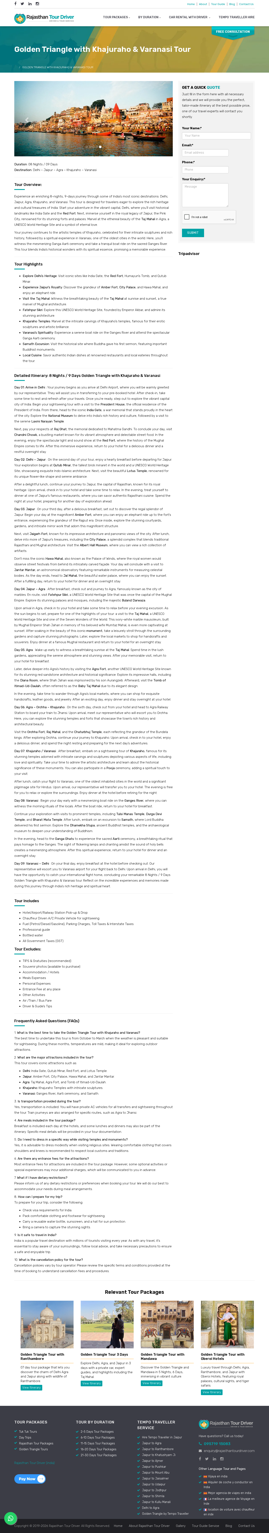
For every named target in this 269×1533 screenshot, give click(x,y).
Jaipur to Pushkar (154, 1467)
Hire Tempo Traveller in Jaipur (162, 1437)
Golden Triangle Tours (33, 1449)
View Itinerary (31, 1387)
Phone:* (188, 162)
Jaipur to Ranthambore (158, 1449)
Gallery (181, 1526)
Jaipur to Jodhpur (154, 1490)
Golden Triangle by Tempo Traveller (165, 1514)
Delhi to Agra (150, 1508)
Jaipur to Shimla (153, 1496)
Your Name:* (192, 128)
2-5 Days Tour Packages (97, 1432)
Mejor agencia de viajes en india (229, 1493)
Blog (232, 4)
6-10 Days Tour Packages (98, 1437)
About (203, 4)
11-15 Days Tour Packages (98, 1443)
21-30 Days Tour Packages (99, 1455)
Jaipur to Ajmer (152, 1461)
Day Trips (25, 1437)
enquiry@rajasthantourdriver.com (229, 1451)
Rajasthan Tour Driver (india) (34, 1463)
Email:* (187, 145)
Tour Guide (218, 4)
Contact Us (246, 4)
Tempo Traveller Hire (237, 17)
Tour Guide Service (205, 1526)
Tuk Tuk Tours (28, 1432)
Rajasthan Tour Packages (36, 1443)
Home (191, 4)
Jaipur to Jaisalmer (155, 1478)
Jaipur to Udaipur (153, 1484)
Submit (193, 233)
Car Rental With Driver (188, 17)
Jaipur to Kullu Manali (156, 1502)
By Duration (148, 17)
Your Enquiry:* (193, 179)
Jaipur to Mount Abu (155, 1472)
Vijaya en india (217, 1476)
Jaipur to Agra (151, 1443)
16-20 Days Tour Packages (98, 1449)
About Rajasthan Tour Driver (149, 1526)
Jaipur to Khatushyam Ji (158, 1455)
